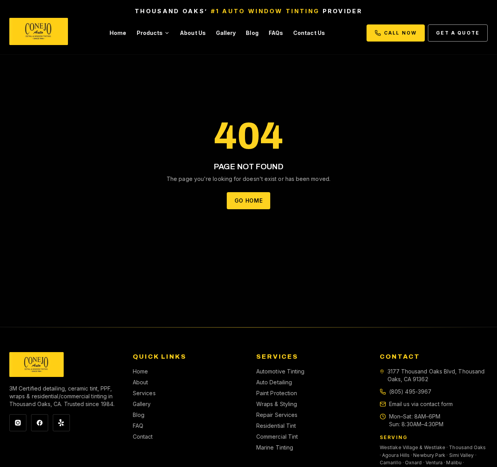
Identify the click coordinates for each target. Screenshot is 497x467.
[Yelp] (61, 422)
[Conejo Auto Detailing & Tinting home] (38, 33)
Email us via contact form (421, 404)
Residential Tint (276, 425)
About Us (193, 33)
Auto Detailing (274, 382)
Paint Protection (276, 393)
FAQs (276, 33)
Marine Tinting (274, 447)
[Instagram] (17, 422)
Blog (252, 33)
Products (150, 33)
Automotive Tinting (280, 371)
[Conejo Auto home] (36, 364)
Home (117, 33)
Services (144, 393)
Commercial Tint (277, 436)
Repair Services (276, 414)
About (140, 382)
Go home (249, 200)
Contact (143, 436)
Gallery (226, 33)
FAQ (138, 425)
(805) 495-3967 (410, 391)
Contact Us (309, 33)
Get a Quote (458, 33)
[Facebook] (39, 422)
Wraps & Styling (276, 404)
